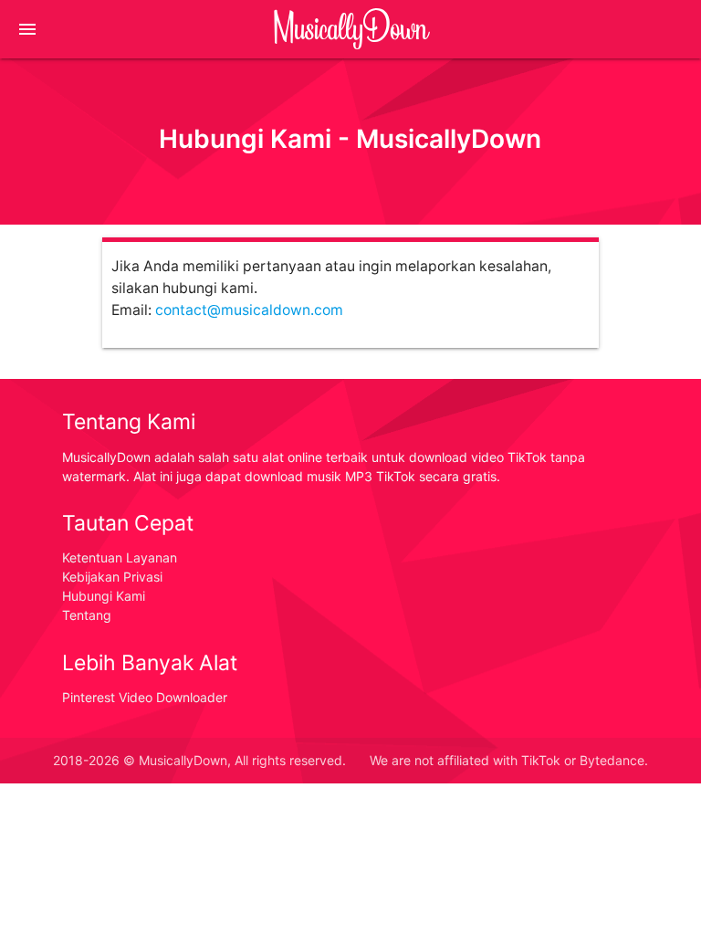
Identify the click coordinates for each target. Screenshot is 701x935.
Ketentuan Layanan (119, 557)
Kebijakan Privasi (112, 576)
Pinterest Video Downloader (144, 697)
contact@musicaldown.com (249, 310)
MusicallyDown (350, 29)
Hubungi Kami (103, 596)
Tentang (86, 615)
